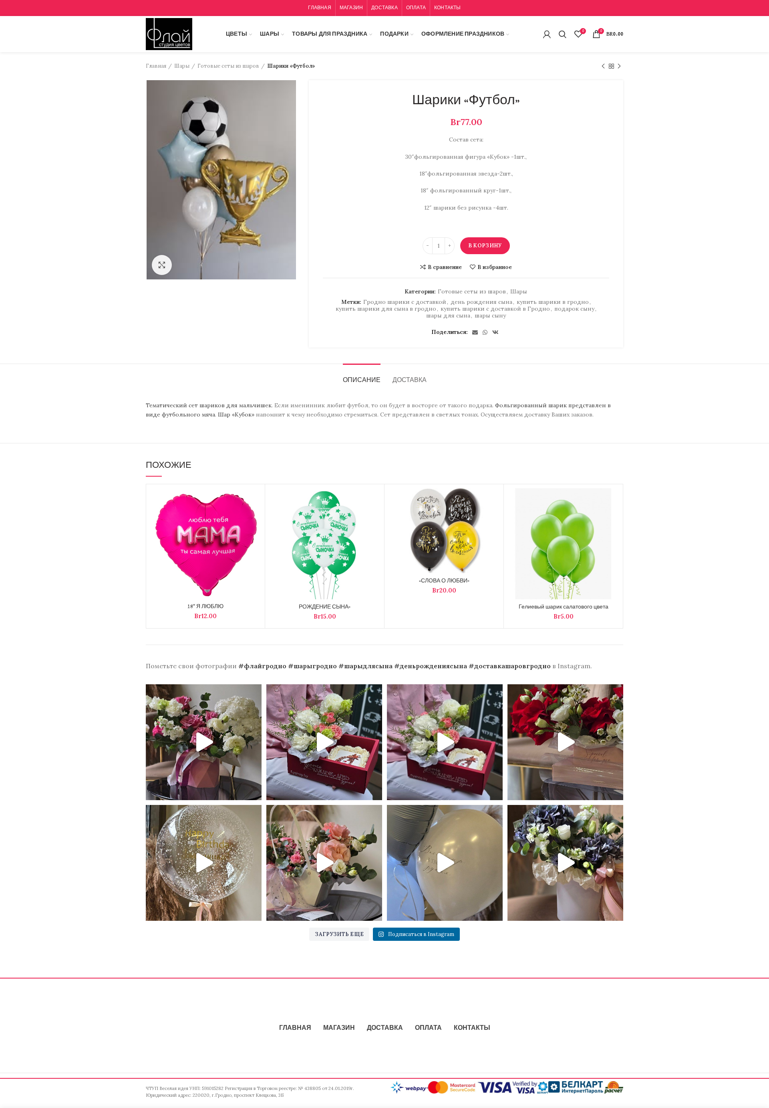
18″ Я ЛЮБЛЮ (205, 606)
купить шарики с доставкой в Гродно (495, 308)
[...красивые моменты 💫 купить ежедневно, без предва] (445, 863)
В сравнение (445, 267)
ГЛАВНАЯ (295, 1028)
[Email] (475, 332)
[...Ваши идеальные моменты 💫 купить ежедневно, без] (565, 863)
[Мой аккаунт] (547, 34)
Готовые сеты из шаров (228, 66)
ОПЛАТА (428, 1028)
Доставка (410, 380)
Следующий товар (619, 66)
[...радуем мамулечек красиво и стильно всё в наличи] (324, 742)
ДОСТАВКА (385, 1028)
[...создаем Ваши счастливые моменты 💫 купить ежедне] (565, 742)
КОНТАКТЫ (472, 1028)
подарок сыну (574, 308)
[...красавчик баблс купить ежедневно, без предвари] (204, 863)
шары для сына (448, 315)
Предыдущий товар (603, 66)
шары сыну (490, 315)
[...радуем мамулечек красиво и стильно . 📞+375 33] (445, 742)
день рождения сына (481, 302)
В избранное (494, 267)
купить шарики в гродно (553, 302)
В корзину (485, 245)
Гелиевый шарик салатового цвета (563, 607)
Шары (181, 66)
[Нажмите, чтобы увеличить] (162, 265)
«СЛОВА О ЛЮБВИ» (444, 581)
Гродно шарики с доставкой (404, 302)
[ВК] (495, 332)
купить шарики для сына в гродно (386, 308)
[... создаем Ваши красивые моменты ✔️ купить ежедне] (324, 863)
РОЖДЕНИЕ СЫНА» (324, 607)
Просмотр (255, 537)
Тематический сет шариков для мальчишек (209, 405)
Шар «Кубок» (236, 414)
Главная (156, 66)
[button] (255, 519)
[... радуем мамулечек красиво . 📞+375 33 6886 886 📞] (204, 742)
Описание (361, 380)
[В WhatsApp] (485, 332)
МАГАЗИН (339, 1028)
